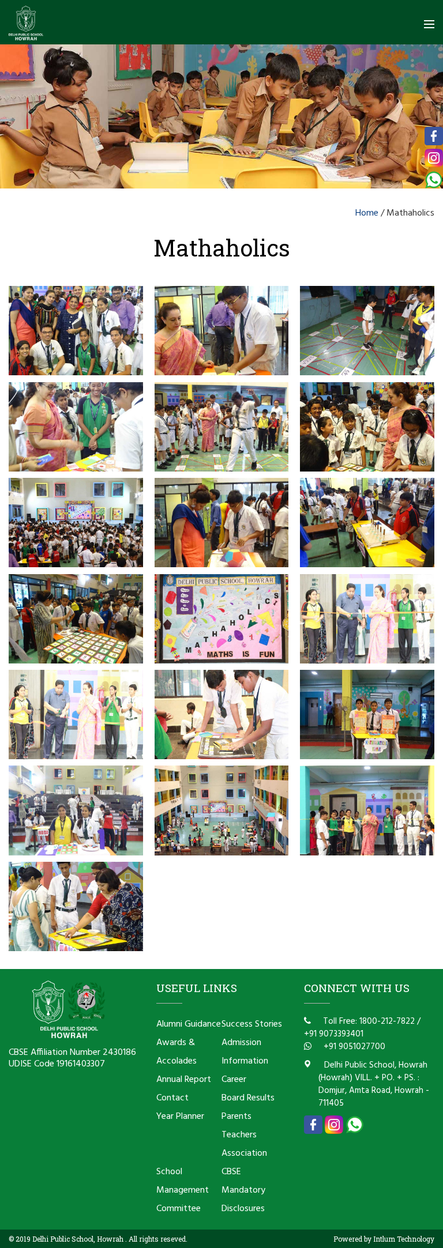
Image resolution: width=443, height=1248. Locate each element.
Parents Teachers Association (244, 1135)
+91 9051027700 (353, 1047)
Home (366, 213)
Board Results (248, 1098)
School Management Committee (182, 1190)
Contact (172, 1098)
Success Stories (252, 1024)
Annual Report (183, 1079)
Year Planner (180, 1116)
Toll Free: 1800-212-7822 (368, 1021)
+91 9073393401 (333, 1034)
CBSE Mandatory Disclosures (243, 1190)
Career (234, 1079)
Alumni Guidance (188, 1024)
